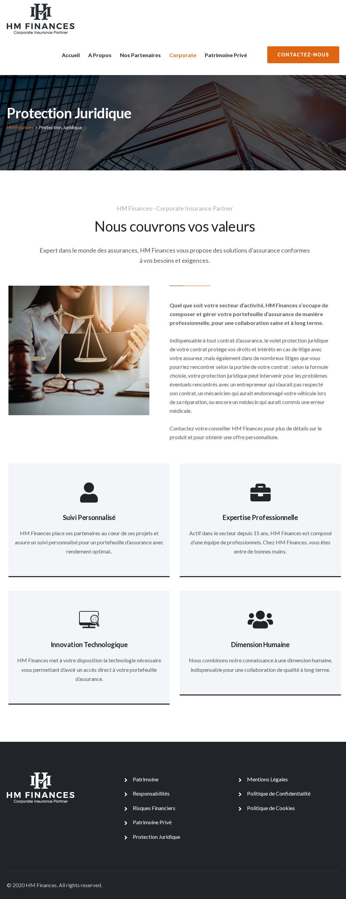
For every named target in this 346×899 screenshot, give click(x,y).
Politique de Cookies (271, 808)
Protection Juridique (156, 836)
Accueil (71, 55)
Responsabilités (151, 793)
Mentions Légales (267, 779)
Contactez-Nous (303, 54)
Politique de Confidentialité (279, 793)
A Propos (100, 55)
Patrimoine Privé (226, 55)
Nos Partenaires (140, 55)
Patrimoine (145, 779)
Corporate (182, 55)
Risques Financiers (154, 808)
